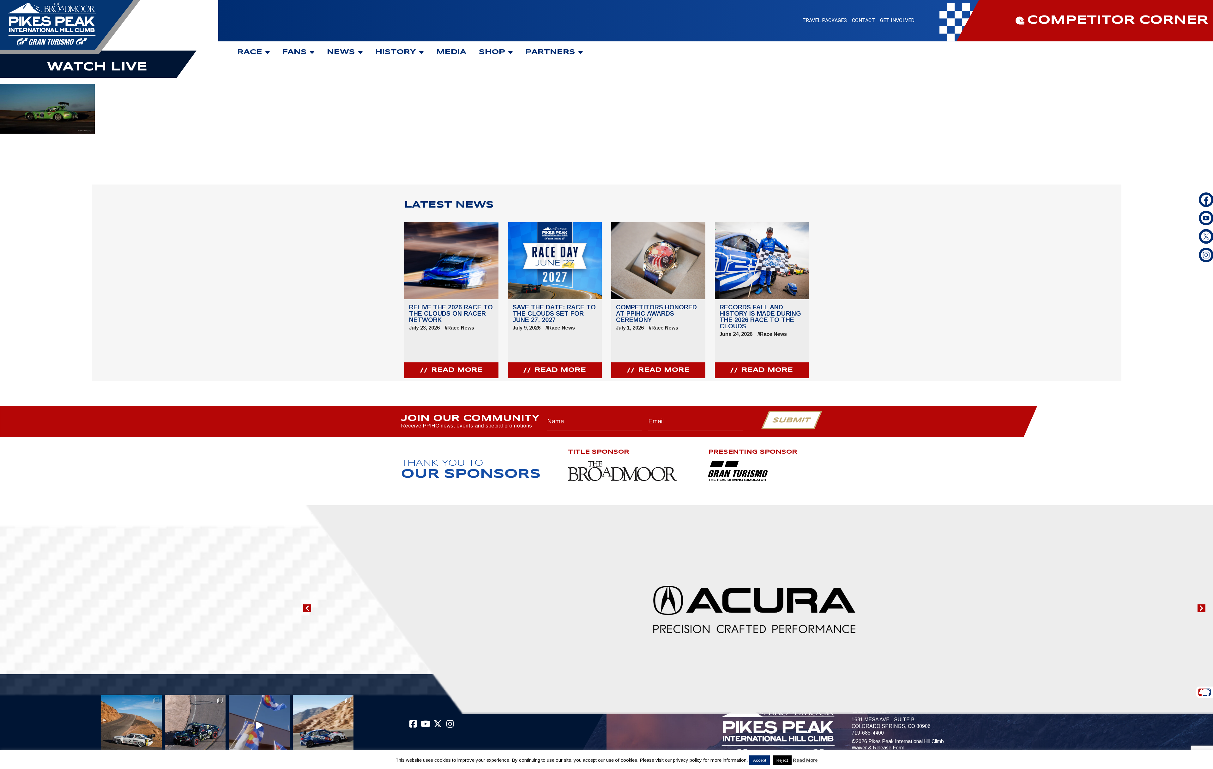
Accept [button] (759, 760)
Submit (791, 420)
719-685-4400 (868, 733)
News (341, 52)
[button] (307, 608)
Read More (805, 760)
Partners (550, 52)
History (395, 52)
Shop (492, 52)
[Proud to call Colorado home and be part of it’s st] (323, 725)
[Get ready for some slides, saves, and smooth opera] (195, 725)
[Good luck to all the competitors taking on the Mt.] (131, 725)
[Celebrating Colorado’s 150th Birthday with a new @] (259, 725)
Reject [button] (782, 760)
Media (451, 52)
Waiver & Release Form (878, 747)
